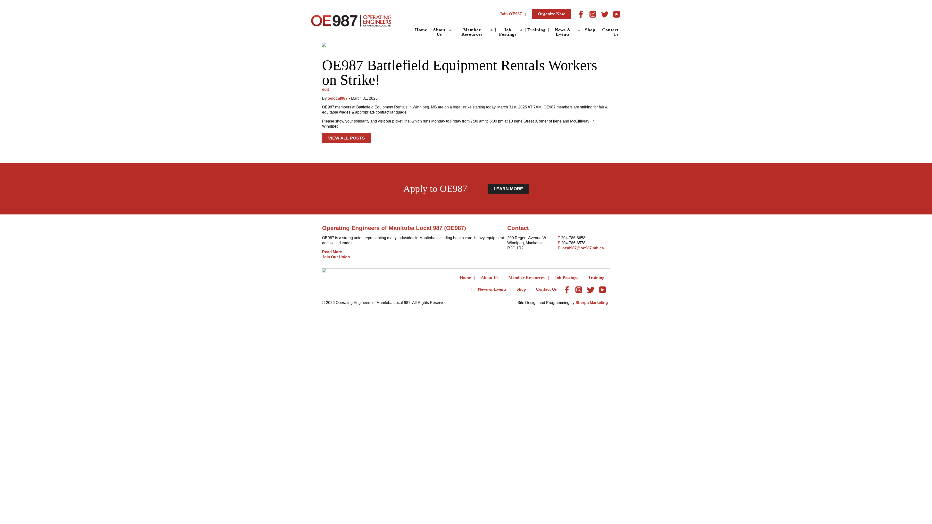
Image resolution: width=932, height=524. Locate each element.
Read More (332, 252)
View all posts (346, 138)
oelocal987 (338, 98)
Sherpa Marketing (591, 303)
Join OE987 (511, 13)
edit (325, 89)
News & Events (563, 32)
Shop (590, 29)
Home (421, 29)
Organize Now (551, 13)
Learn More (508, 188)
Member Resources (472, 32)
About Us (439, 32)
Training (536, 29)
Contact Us (610, 32)
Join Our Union (336, 257)
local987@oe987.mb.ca (582, 248)
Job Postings (507, 32)
